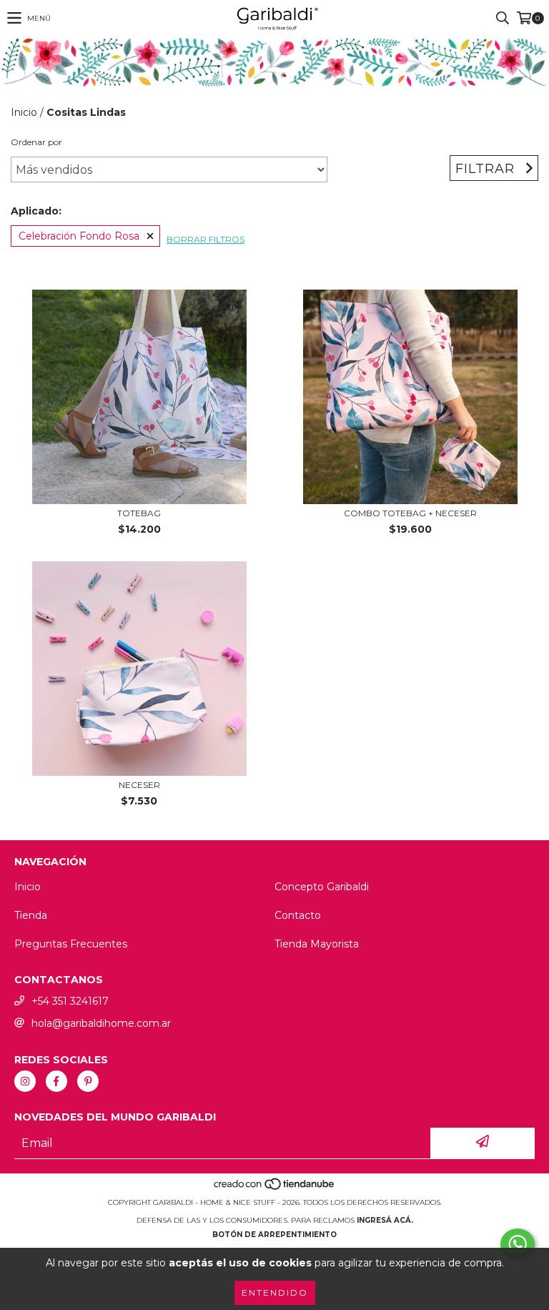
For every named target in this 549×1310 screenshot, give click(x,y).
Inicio (24, 112)
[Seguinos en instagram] (25, 1081)
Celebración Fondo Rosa (79, 236)
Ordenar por (36, 142)
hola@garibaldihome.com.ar (101, 1023)
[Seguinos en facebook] (56, 1081)
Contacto (297, 915)
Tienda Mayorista (316, 943)
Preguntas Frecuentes (70, 943)
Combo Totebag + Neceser (410, 513)
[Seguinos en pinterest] (88, 1081)
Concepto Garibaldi (321, 886)
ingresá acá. (385, 1220)
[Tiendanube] (274, 1188)
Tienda (30, 915)
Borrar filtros (205, 239)
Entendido (275, 1292)
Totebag (139, 513)
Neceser (139, 784)
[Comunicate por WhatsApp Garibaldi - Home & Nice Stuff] (517, 1244)
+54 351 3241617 (70, 1001)
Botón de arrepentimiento (274, 1234)
